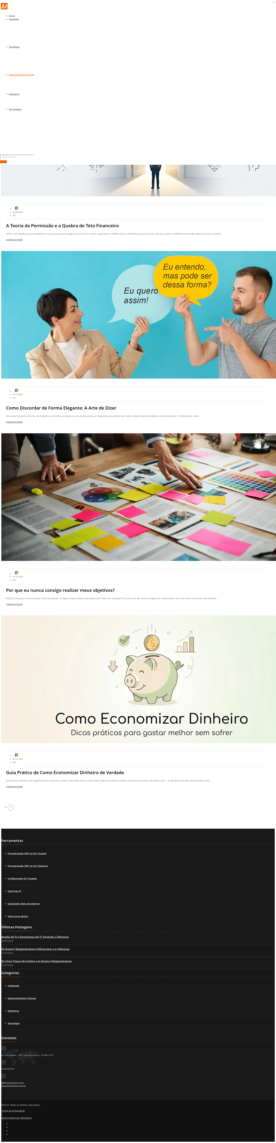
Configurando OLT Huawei (31, 124)
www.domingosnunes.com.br (13, 1085)
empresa (22, 105)
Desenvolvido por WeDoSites (16, 1117)
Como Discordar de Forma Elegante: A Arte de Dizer (61, 408)
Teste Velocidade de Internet (31, 137)
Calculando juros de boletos (31, 146)
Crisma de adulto (26, 38)
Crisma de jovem (26, 34)
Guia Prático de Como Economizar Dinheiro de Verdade (65, 772)
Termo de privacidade (13, 1110)
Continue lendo (14, 239)
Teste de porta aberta (28, 133)
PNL (20, 81)
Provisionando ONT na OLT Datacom (28, 865)
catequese (22, 101)
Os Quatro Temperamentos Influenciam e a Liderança (35, 949)
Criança (21, 26)
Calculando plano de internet (32, 141)
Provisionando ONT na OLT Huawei (27, 853)
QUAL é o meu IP (26, 129)
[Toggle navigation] (274, 2)
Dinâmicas (14, 94)
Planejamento (24, 90)
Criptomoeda (24, 71)
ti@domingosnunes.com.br (12, 1082)
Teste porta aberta (18, 916)
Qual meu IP (14, 891)
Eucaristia (22, 30)
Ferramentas (15, 109)
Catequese (14, 19)
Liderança (22, 86)
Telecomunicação (26, 53)
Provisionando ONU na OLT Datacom (36, 120)
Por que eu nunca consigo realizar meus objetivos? (60, 590)
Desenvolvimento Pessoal (21, 74)
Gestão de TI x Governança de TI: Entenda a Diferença (35, 937)
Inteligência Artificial (28, 66)
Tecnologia (14, 46)
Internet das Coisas (27, 58)
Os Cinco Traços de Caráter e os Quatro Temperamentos (36, 961)
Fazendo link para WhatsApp (32, 150)
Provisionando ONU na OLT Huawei (35, 116)
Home (12, 15)
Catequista (23, 43)
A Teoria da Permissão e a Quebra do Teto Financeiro (62, 225)
